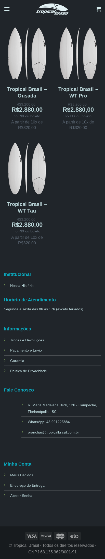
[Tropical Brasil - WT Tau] (27, 168)
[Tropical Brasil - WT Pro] (78, 53)
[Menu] (7, 9)
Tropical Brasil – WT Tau (27, 207)
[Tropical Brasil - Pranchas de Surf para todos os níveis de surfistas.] (53, 8)
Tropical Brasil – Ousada (27, 92)
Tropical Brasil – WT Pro (78, 92)
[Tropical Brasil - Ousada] (27, 53)
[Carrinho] (98, 9)
